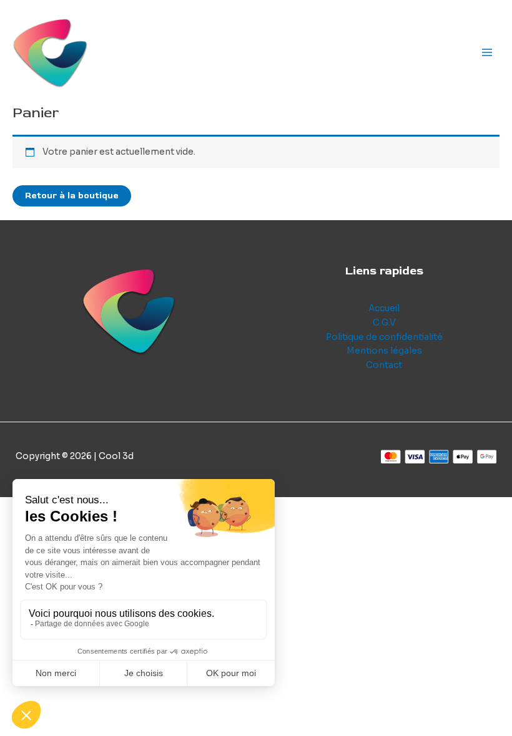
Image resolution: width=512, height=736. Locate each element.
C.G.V (384, 322)
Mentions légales (384, 351)
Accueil (384, 308)
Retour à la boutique (72, 195)
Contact (384, 365)
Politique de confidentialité (384, 337)
